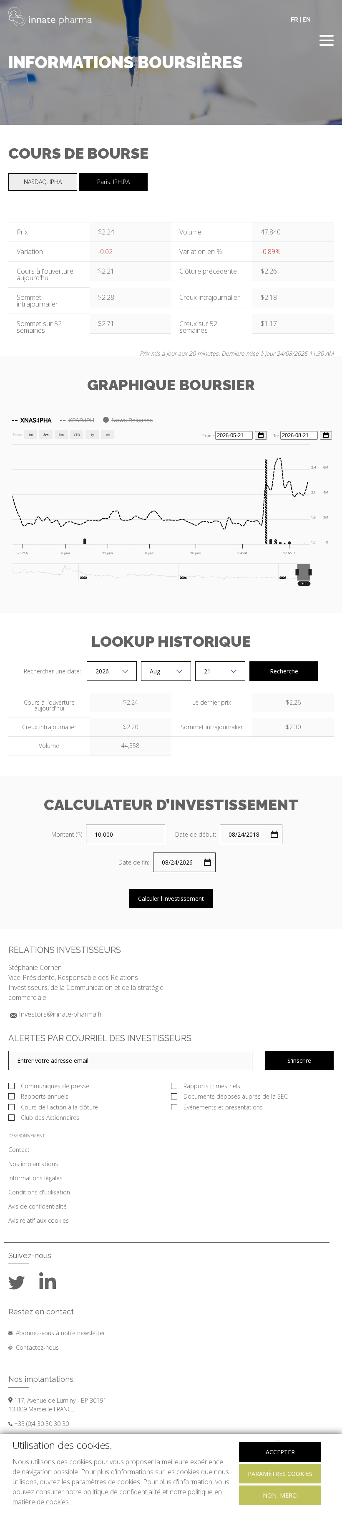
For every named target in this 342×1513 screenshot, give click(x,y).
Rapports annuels (44, 1096)
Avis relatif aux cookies (38, 1220)
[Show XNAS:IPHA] (31, 420)
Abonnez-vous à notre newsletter (60, 1333)
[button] (303, 572)
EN (306, 19)
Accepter (280, 1452)
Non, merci (280, 1495)
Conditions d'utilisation (39, 1192)
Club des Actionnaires (50, 1117)
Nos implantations (33, 1164)
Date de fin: (133, 862)
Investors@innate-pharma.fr (60, 1014)
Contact (19, 1150)
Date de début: (195, 835)
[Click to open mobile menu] (326, 41)
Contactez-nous (37, 1347)
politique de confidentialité (122, 1491)
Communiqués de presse (55, 1086)
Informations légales (35, 1178)
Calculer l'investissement (171, 898)
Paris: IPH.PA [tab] (113, 182)
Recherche (284, 671)
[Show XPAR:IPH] (77, 420)
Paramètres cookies (280, 1474)
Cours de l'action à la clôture (59, 1107)
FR (294, 19)
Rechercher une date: (53, 671)
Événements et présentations (224, 1107)
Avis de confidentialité (37, 1206)
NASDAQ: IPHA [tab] (43, 182)
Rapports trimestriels (212, 1086)
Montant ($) (66, 835)
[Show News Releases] (128, 420)
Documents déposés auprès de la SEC (236, 1096)
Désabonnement (26, 1136)
